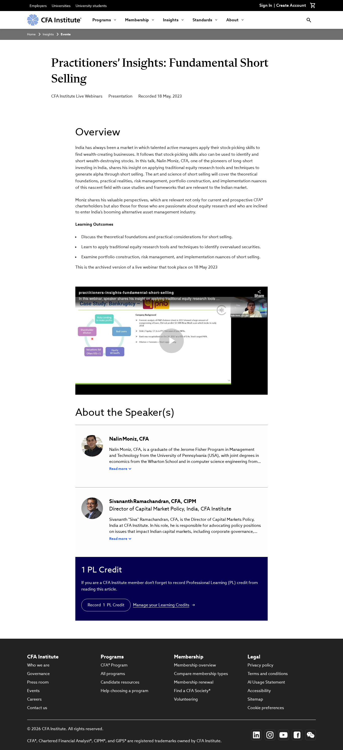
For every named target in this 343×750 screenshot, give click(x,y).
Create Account (291, 6)
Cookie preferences (266, 707)
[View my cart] (313, 6)
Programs (101, 20)
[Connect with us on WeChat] (310, 735)
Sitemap (255, 699)
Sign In (265, 6)
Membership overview (195, 665)
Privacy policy (260, 665)
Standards (202, 20)
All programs (113, 673)
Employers (38, 6)
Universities (61, 6)
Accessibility (259, 690)
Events (66, 34)
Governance (38, 673)
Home (31, 34)
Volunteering (186, 699)
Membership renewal (193, 682)
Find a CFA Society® (192, 690)
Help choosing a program (124, 690)
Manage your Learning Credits (161, 605)
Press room (38, 682)
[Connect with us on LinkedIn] (256, 735)
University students (91, 6)
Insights (171, 20)
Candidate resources (120, 682)
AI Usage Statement (266, 682)
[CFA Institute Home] (54, 20)
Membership (137, 20)
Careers (34, 699)
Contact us (37, 707)
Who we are (38, 665)
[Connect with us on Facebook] (297, 735)
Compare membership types (201, 673)
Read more (118, 468)
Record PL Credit (106, 605)
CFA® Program (114, 665)
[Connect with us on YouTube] (283, 735)
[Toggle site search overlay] (309, 20)
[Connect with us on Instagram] (270, 735)
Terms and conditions (268, 673)
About (232, 20)
